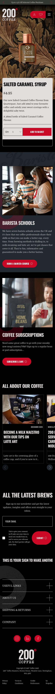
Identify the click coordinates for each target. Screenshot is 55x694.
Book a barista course (18, 263)
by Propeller (49, 682)
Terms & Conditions (19, 682)
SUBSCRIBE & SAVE (15, 361)
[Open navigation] (49, 14)
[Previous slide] (3, 2)
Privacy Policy (5, 682)
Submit (40, 538)
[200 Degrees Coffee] (10, 14)
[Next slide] (51, 2)
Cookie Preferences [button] (34, 682)
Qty (7, 131)
